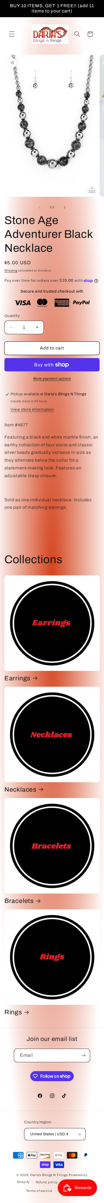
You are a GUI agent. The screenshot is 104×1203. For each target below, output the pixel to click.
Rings (13, 1012)
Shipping (10, 270)
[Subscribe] (83, 1055)
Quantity (12, 316)
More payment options (52, 379)
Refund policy (47, 1182)
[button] (11, 34)
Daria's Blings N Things (49, 1175)
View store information (32, 409)
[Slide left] (39, 207)
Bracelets (19, 900)
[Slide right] (65, 207)
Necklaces (20, 789)
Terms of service (39, 1190)
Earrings (17, 678)
